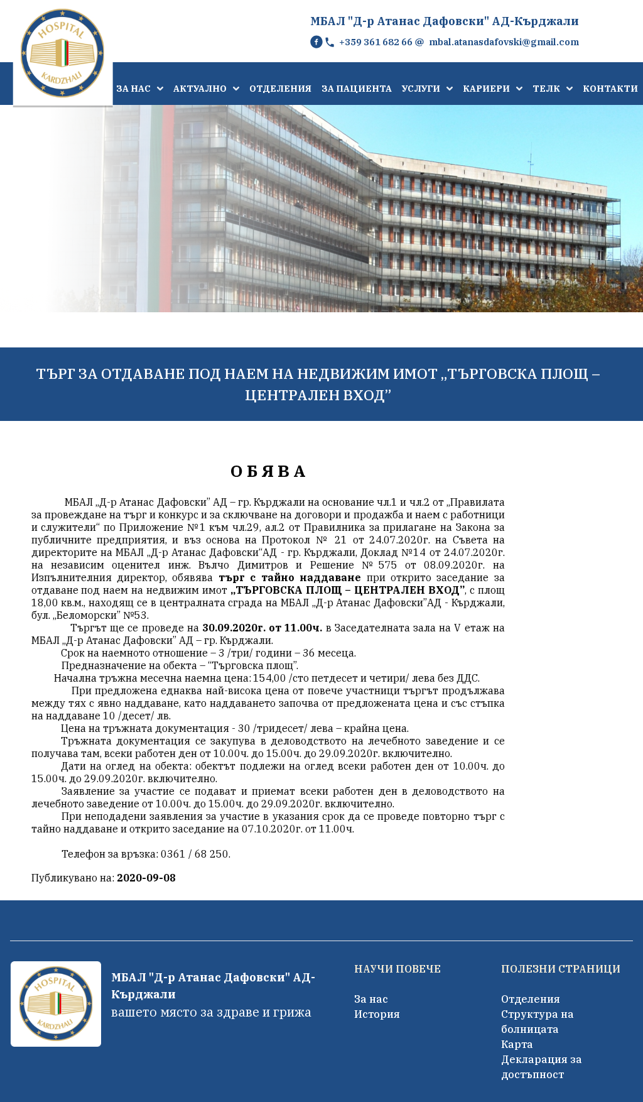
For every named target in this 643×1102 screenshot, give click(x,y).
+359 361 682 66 (376, 42)
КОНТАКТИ (610, 88)
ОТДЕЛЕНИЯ (280, 88)
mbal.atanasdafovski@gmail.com (504, 42)
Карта (517, 1044)
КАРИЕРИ (486, 88)
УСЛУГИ (421, 88)
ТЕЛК (546, 88)
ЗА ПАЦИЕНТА (357, 88)
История (377, 1014)
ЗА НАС (133, 88)
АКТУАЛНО (200, 88)
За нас (371, 999)
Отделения (530, 999)
